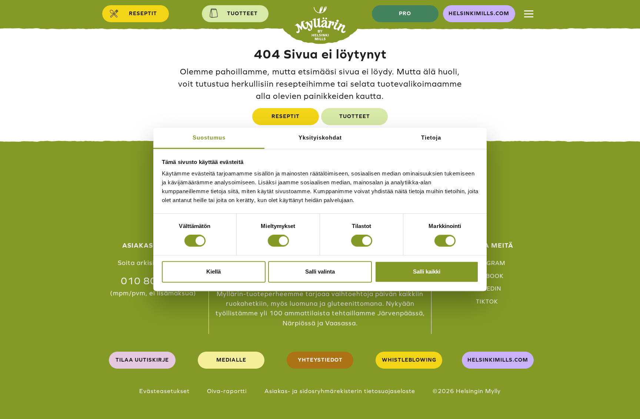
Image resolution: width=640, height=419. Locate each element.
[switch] (278, 241)
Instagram (487, 263)
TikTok (487, 301)
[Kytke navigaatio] (529, 14)
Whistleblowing (409, 360)
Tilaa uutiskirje (142, 360)
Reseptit (285, 116)
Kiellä (213, 271)
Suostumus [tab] (209, 137)
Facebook (487, 276)
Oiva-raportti (227, 391)
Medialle (231, 360)
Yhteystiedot (320, 360)
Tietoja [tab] (431, 137)
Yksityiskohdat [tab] (320, 137)
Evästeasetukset (164, 391)
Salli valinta (320, 271)
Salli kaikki (426, 271)
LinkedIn (487, 288)
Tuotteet (354, 116)
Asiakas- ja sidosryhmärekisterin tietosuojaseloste (339, 391)
